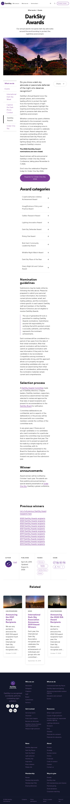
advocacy (41, 562)
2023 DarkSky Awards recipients (32, 524)
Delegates (28, 688)
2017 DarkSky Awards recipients (32, 539)
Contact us (50, 767)
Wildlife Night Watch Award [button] (32, 252)
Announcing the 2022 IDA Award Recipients (56, 618)
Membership (30, 774)
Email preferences (31, 786)
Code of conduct (52, 761)
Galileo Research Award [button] (31, 216)
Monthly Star (29, 759)
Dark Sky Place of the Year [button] (32, 259)
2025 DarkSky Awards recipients (32, 518)
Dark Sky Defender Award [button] (31, 229)
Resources (50, 709)
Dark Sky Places (30, 750)
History (49, 756)
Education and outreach (54, 696)
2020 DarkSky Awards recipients (32, 531)
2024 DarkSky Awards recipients (32, 521)
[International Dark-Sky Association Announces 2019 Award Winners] (35, 602)
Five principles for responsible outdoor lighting (56, 719)
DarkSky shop (51, 780)
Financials (50, 759)
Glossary (49, 731)
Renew (27, 777)
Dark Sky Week (30, 753)
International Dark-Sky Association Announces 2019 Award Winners (34, 620)
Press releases (29, 764)
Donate (49, 777)
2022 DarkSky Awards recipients (32, 526)
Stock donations (52, 789)
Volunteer (28, 716)
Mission (49, 747)
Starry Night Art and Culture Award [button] (32, 267)
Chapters (28, 691)
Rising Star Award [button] (28, 236)
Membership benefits (32, 780)
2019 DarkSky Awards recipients (32, 534)
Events (40, 10)
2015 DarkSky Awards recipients (32, 544)
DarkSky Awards (10, 119)
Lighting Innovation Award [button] (32, 222)
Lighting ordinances (53, 723)
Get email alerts (30, 713)
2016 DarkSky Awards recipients (32, 542)
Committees (29, 700)
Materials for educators (54, 737)
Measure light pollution (32, 729)
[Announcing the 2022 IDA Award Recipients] (57, 602)
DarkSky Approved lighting (55, 688)
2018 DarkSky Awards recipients (32, 536)
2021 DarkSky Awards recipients (32, 529)
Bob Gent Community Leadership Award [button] (30, 244)
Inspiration (28, 761)
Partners (28, 702)
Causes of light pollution (54, 716)
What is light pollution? (54, 713)
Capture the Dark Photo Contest (10, 109)
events (40, 573)
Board (27, 697)
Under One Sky (11, 127)
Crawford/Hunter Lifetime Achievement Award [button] (32, 198)
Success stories (51, 753)
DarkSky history (42, 570)
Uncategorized (11, 611)
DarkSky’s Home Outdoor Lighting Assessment (33, 725)
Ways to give (51, 774)
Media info (28, 767)
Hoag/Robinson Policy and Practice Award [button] (32, 207)
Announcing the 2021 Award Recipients (11, 618)
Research (50, 726)
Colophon (24, 799)
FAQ (48, 729)
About (49, 743)
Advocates (28, 686)
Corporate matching (53, 791)
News (30, 611)
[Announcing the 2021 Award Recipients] (12, 602)
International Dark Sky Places (56, 686)
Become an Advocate (32, 721)
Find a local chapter (31, 718)
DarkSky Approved (31, 747)
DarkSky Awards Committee (32, 388)
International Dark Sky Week (11, 97)
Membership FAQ (31, 783)
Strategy (49, 750)
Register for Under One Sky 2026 (35, 178)
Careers (49, 764)
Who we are (16, 3)
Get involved (34, 3)
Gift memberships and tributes (56, 783)
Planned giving (51, 786)
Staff (15, 562)
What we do (25, 3)
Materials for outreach (54, 734)
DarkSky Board (26, 406)
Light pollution (29, 756)
